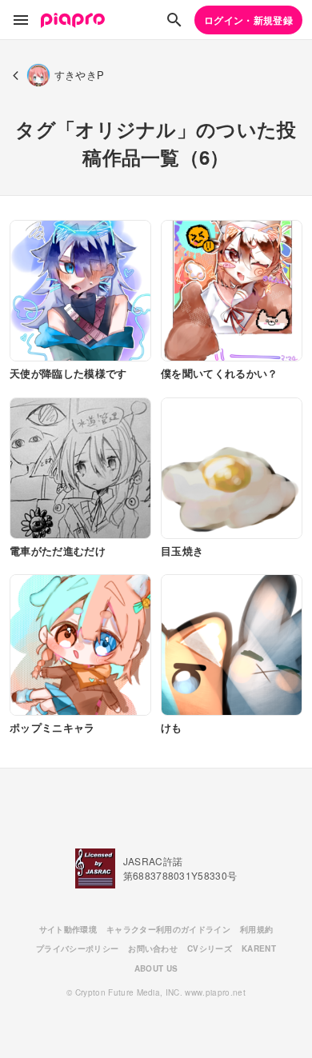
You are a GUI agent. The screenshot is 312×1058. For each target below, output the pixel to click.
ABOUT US (156, 968)
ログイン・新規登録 (248, 20)
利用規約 (256, 929)
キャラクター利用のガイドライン (168, 929)
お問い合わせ (153, 948)
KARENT (259, 948)
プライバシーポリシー (77, 948)
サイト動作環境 (68, 929)
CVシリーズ (209, 948)
